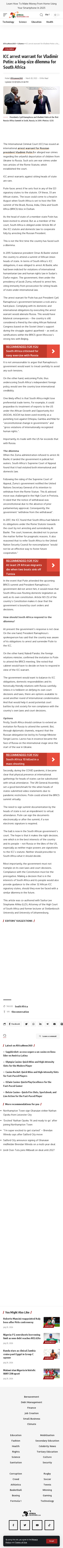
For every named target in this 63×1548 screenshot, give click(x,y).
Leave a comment (49, 1036)
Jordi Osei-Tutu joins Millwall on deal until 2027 (29, 1150)
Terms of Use (21, 1542)
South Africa (21, 1006)
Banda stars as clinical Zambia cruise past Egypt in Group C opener (19, 1354)
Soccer (49, 1326)
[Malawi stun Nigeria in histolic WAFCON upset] (52, 1373)
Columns (9, 49)
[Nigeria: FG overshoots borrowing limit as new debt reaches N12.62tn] (52, 1338)
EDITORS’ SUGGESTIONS (18, 920)
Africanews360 (16, 78)
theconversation (20, 1011)
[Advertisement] (31, 32)
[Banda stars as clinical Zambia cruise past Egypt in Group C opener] (52, 1354)
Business (50, 1342)
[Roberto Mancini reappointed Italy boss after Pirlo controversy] (52, 1322)
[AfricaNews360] (19, 14)
